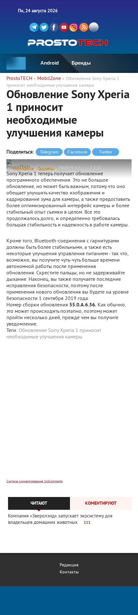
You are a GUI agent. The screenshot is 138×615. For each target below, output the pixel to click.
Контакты (69, 572)
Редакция (69, 565)
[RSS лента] (84, 27)
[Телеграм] (34, 27)
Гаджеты (46, 168)
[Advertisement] (69, 414)
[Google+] (74, 27)
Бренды (81, 63)
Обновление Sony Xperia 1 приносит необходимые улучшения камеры (53, 333)
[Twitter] (44, 27)
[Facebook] (54, 27)
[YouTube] (64, 27)
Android (49, 63)
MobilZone (23, 168)
